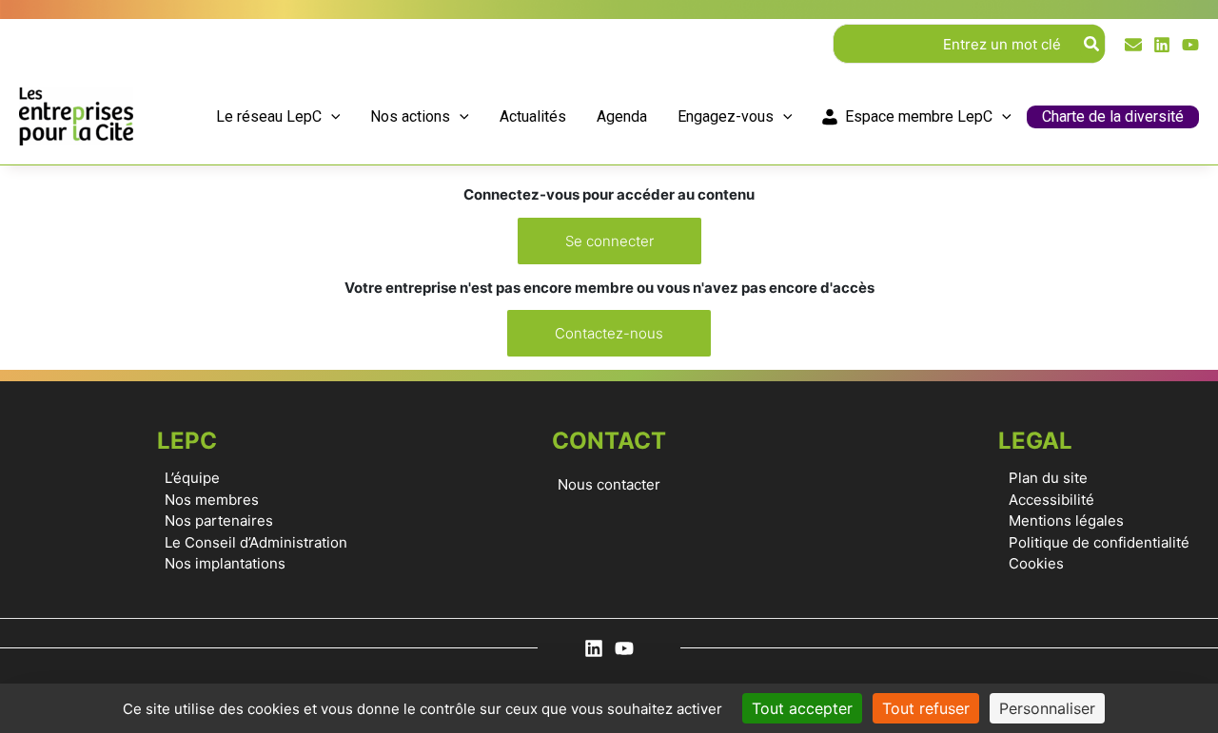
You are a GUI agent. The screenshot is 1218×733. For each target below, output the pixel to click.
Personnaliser (1047, 708)
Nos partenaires (219, 520)
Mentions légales (1066, 520)
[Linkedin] (1161, 44)
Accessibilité (1051, 500)
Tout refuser (926, 708)
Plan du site (1048, 478)
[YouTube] (1190, 44)
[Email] (1133, 44)
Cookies (1036, 563)
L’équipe (192, 478)
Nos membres (212, 500)
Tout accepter (802, 708)
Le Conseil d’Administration (256, 542)
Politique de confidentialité (1099, 542)
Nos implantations (225, 563)
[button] (331, 117)
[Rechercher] (1092, 44)
